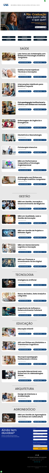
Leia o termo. (35, 440)
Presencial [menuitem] (19, 5)
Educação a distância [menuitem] (26, 5)
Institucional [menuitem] (33, 5)
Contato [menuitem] (38, 5)
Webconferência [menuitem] (14, 5)
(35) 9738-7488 (37, 461)
